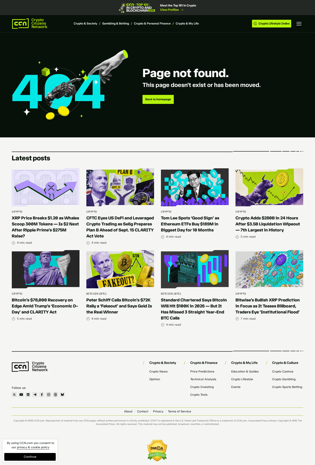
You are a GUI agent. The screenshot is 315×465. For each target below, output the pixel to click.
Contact (142, 411)
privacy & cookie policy (33, 447)
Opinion (154, 379)
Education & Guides (245, 371)
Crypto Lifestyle (242, 379)
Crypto (17, 211)
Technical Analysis (203, 379)
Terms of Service (179, 411)
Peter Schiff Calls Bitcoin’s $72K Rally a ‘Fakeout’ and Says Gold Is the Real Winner (119, 306)
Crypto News (158, 371)
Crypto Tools (198, 395)
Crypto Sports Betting (287, 387)
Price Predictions (202, 371)
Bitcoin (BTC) (96, 293)
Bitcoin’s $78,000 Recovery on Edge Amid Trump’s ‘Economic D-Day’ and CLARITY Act (45, 306)
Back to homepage (158, 99)
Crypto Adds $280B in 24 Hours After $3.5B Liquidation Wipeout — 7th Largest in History (268, 223)
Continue (30, 457)
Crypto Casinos (282, 371)
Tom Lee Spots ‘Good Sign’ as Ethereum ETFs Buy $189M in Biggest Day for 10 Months (190, 223)
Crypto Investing (202, 387)
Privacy (158, 411)
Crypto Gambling (284, 379)
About (128, 411)
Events (235, 387)
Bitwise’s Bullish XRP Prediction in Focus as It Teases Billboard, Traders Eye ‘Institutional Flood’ (268, 306)
